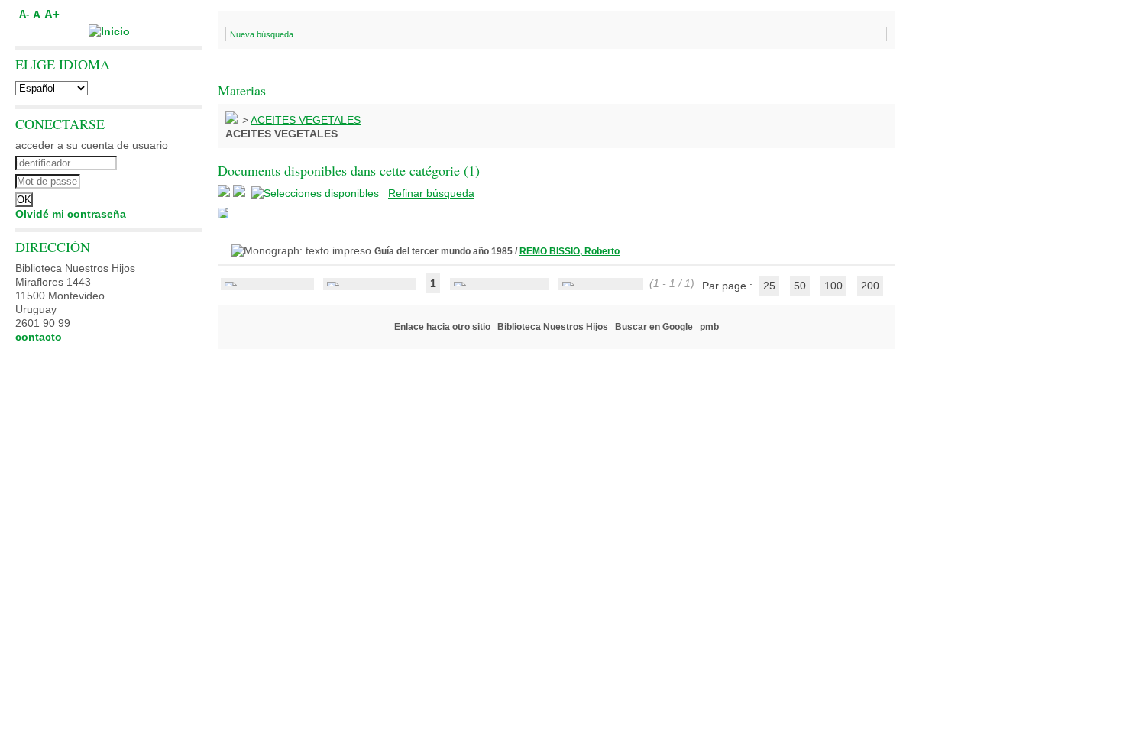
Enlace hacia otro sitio (442, 326)
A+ (52, 14)
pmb (709, 326)
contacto (38, 337)
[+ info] (223, 213)
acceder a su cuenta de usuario (91, 145)
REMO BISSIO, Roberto (569, 251)
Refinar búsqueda (431, 193)
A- (24, 14)
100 (833, 285)
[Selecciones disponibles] (316, 193)
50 (800, 285)
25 (769, 285)
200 (870, 285)
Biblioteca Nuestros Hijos (552, 326)
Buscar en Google (654, 326)
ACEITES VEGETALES (306, 120)
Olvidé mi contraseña (70, 214)
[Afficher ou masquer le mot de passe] (151, 179)
